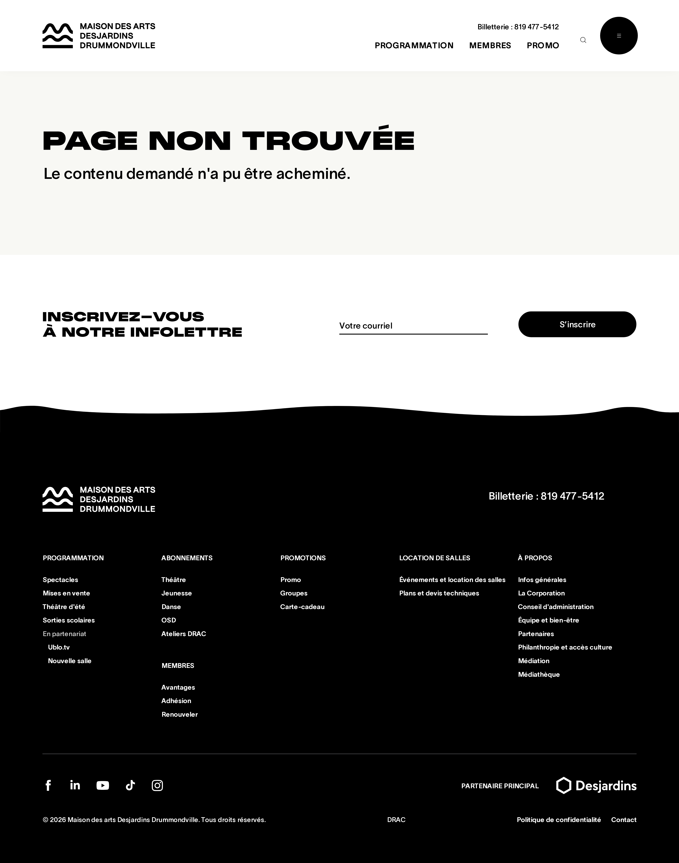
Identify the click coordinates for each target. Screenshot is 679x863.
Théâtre (173, 579)
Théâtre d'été (63, 606)
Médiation (533, 660)
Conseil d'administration (555, 606)
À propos (535, 557)
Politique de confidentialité (558, 819)
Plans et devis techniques (439, 592)
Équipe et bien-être (548, 619)
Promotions (303, 557)
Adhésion (176, 700)
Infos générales (542, 579)
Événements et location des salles (452, 579)
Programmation (72, 557)
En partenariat (64, 633)
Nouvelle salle (69, 660)
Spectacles (60, 579)
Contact (624, 819)
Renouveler (179, 714)
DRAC (396, 819)
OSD (168, 619)
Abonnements (187, 557)
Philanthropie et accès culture (565, 646)
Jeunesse (176, 592)
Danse (171, 606)
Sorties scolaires (68, 619)
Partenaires (536, 633)
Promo (290, 579)
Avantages (178, 687)
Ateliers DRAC (183, 633)
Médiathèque (539, 673)
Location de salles (434, 557)
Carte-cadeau (302, 606)
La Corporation (541, 592)
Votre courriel (365, 325)
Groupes (293, 592)
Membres (177, 665)
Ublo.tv (59, 646)
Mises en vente (66, 592)
